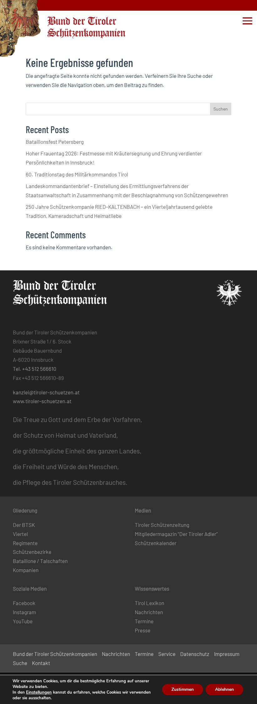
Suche (20, 663)
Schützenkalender (155, 543)
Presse (142, 630)
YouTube (23, 621)
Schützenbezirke (32, 552)
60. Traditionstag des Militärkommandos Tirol (77, 174)
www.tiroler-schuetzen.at (42, 401)
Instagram (24, 612)
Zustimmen (182, 689)
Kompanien (26, 570)
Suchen (220, 108)
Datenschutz (194, 654)
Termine (144, 621)
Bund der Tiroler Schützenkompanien (55, 654)
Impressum (226, 654)
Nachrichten (149, 612)
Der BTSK (24, 525)
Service (167, 654)
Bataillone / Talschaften (40, 561)
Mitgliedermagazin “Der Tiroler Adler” (176, 534)
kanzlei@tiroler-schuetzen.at (46, 392)
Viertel (20, 534)
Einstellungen (39, 692)
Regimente (25, 543)
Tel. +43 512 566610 (34, 369)
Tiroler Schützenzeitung (162, 525)
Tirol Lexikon (149, 603)
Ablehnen (224, 689)
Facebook (24, 603)
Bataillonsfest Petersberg (55, 141)
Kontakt (41, 663)
